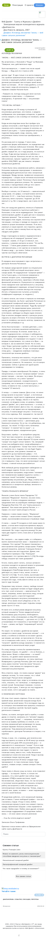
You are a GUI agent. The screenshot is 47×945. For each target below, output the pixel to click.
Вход (6, 5)
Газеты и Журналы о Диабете (27, 22)
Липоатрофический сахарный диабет (18, 864)
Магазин (39, 5)
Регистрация (17, 5)
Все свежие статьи (23, 876)
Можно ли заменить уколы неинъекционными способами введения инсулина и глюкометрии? (22, 855)
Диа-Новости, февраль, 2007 (17, 30)
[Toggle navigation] (3, 13)
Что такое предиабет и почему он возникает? (21, 868)
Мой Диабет (7, 22)
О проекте (29, 5)
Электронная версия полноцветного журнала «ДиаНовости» (23, 25)
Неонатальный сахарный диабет (16, 860)
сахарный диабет (39, 48)
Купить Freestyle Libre (11, 850)
